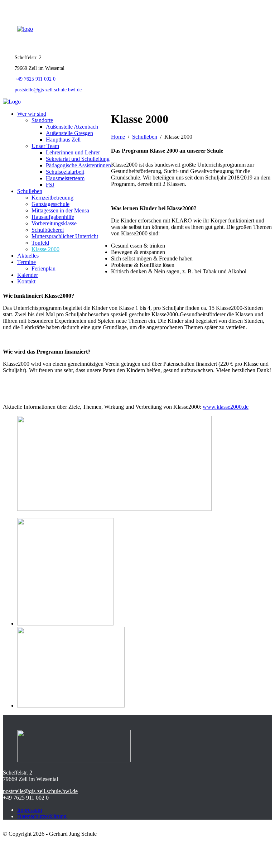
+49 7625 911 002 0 (35, 79)
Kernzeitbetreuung (52, 198)
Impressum (29, 810)
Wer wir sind (31, 114)
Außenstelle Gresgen (69, 133)
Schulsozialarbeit (65, 172)
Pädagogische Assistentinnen (78, 165)
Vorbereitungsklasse (54, 223)
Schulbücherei (48, 230)
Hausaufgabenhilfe (53, 217)
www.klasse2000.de (226, 407)
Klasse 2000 (45, 249)
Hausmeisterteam (65, 178)
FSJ (50, 185)
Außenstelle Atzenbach (72, 127)
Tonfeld (40, 243)
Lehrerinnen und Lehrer (73, 152)
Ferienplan (44, 268)
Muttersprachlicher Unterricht (65, 236)
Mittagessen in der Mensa (60, 210)
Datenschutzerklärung (42, 816)
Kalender (27, 275)
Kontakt (26, 281)
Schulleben (29, 191)
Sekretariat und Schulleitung (78, 159)
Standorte (42, 120)
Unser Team (45, 146)
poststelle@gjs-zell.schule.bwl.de (48, 89)
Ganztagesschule (50, 204)
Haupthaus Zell (63, 139)
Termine (26, 262)
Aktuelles (28, 256)
